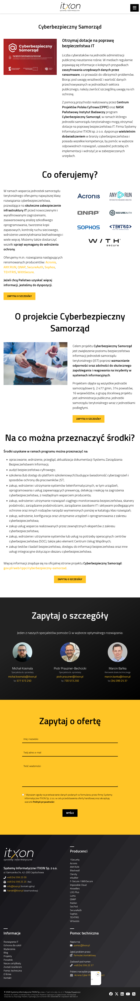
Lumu (73, 896)
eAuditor (74, 878)
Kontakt (7, 978)
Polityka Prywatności (73, 992)
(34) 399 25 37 (119, 681)
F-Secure (74, 881)
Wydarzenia (9, 949)
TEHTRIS (10, 271)
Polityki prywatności (43, 802)
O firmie (7, 974)
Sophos (50, 267)
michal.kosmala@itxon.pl (22, 677)
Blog (6, 952)
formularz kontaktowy (85, 955)
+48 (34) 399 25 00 (17, 877)
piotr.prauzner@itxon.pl (70, 677)
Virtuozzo (74, 921)
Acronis (51, 262)
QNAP (22, 267)
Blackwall (75, 870)
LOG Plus (74, 892)
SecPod (74, 906)
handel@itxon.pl (15, 890)
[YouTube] (128, 994)
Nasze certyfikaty (12, 963)
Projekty (8, 956)
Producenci (79, 851)
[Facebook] (111, 994)
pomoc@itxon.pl (82, 945)
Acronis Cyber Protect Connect (89, 975)
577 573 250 (24, 681)
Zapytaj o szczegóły (19, 296)
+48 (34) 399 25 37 (84, 965)
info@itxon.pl (13, 886)
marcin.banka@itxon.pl (118, 677)
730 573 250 (71, 681)
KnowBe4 (75, 888)
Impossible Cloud (78, 885)
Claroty (73, 874)
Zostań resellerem (13, 967)
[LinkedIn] (122, 994)
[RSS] (134, 994)
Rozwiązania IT (11, 942)
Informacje (12, 933)
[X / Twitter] (117, 994)
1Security (74, 859)
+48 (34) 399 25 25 (17, 881)
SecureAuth (35, 267)
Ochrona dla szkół (12, 945)
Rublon (73, 903)
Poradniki (8, 960)
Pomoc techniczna (13, 970)
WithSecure (26, 271)
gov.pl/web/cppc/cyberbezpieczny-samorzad (35, 567)
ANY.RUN (10, 267)
